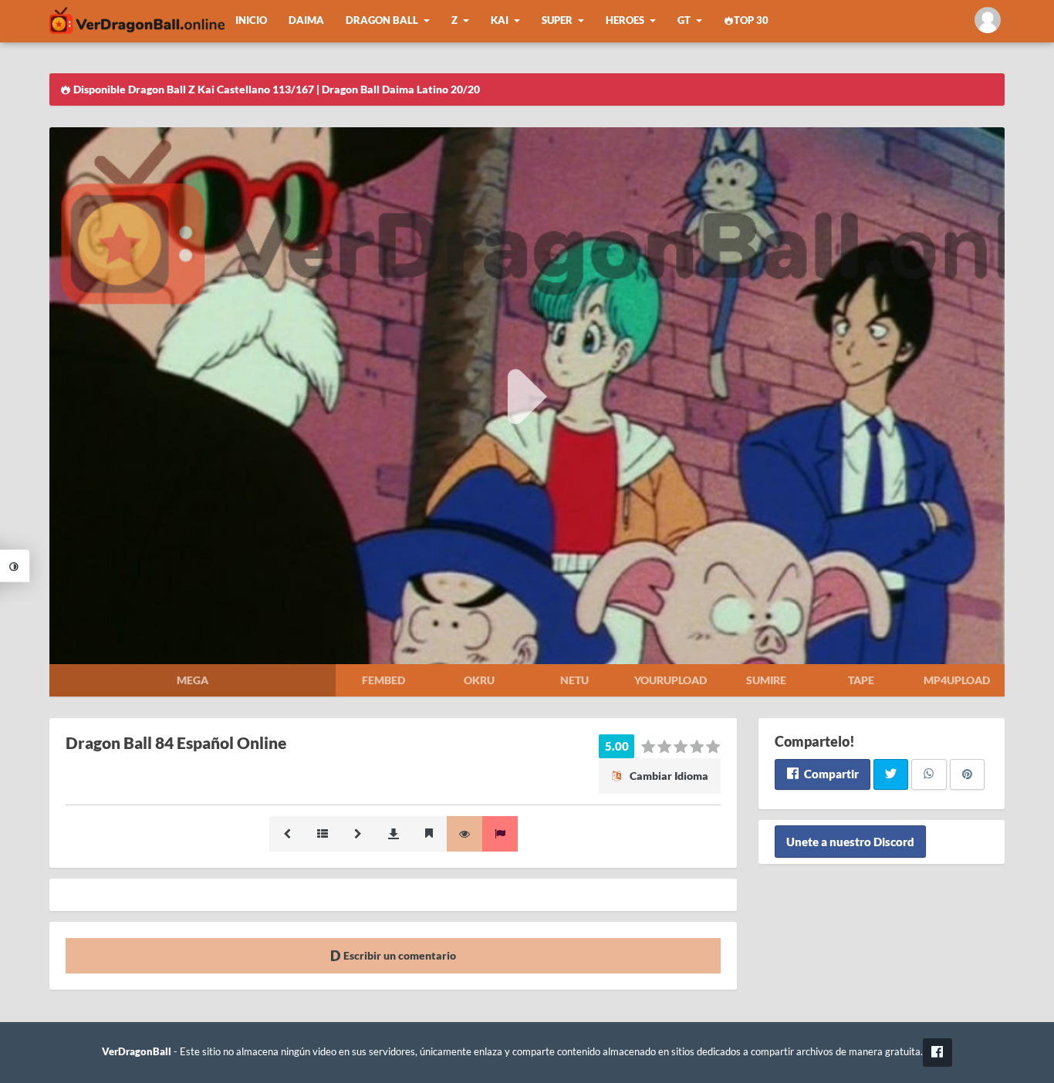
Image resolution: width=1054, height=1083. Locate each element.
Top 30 (751, 20)
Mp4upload (957, 680)
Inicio (251, 20)
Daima (306, 20)
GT (684, 20)
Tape (861, 680)
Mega (192, 680)
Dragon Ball (382, 20)
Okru (479, 680)
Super (557, 20)
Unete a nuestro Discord (850, 842)
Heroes (625, 20)
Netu (574, 680)
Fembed (383, 680)
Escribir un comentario (398, 955)
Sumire (766, 680)
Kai (499, 20)
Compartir (830, 774)
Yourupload (670, 680)
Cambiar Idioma (667, 775)
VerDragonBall (136, 1052)
